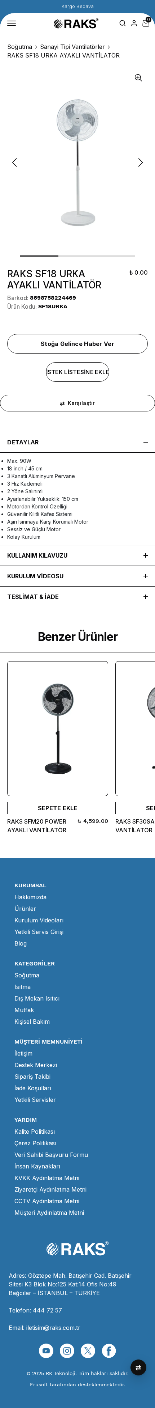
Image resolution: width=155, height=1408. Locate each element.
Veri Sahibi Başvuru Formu (51, 1154)
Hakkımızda (30, 897)
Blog (20, 943)
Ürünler (25, 908)
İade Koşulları (32, 1088)
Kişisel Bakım (32, 1021)
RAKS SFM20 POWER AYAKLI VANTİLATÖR (36, 826)
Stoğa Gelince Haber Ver (77, 343)
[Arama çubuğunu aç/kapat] (122, 23)
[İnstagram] (67, 1351)
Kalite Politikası (34, 1131)
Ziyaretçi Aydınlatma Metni (50, 1189)
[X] (88, 1351)
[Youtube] (46, 1351)
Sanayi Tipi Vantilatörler (72, 46)
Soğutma (19, 46)
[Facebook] (109, 1351)
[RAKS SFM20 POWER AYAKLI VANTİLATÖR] (57, 728)
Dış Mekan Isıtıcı (36, 998)
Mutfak (24, 1010)
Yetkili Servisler (35, 1099)
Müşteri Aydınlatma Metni (49, 1212)
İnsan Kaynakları (37, 1166)
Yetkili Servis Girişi (38, 931)
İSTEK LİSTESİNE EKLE (77, 372)
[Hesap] (134, 23)
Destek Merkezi (35, 1065)
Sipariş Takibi (32, 1076)
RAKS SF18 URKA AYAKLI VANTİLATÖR (63, 55)
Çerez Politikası (35, 1143)
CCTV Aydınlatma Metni (46, 1201)
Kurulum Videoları (38, 920)
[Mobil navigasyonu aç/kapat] (13, 23)
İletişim (23, 1053)
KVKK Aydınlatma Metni (46, 1177)
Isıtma (22, 986)
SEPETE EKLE (58, 808)
